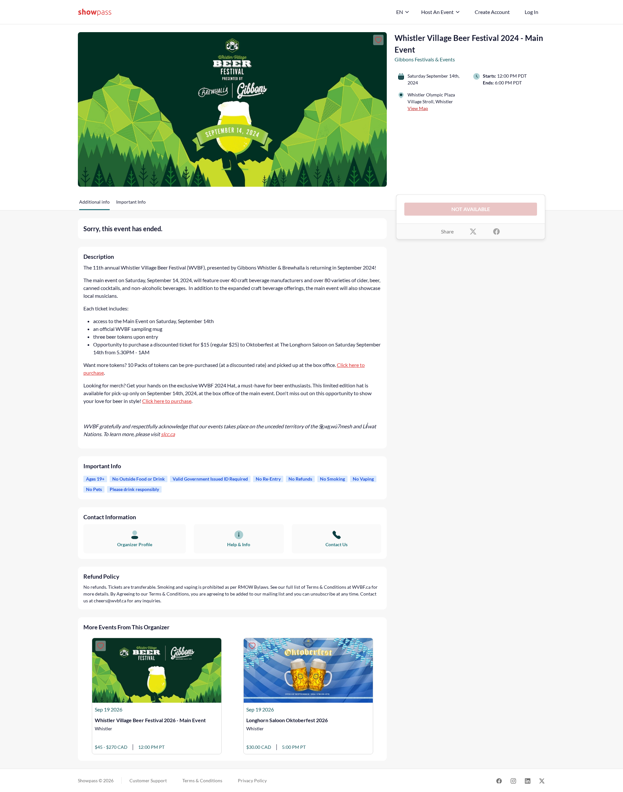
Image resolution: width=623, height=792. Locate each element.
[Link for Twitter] (542, 780)
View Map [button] (418, 108)
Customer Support (148, 780)
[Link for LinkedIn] (527, 780)
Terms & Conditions (202, 780)
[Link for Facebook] (499, 780)
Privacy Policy (252, 780)
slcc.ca (168, 434)
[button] (94, 204)
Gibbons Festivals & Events (425, 59)
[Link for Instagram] (513, 780)
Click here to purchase (166, 401)
